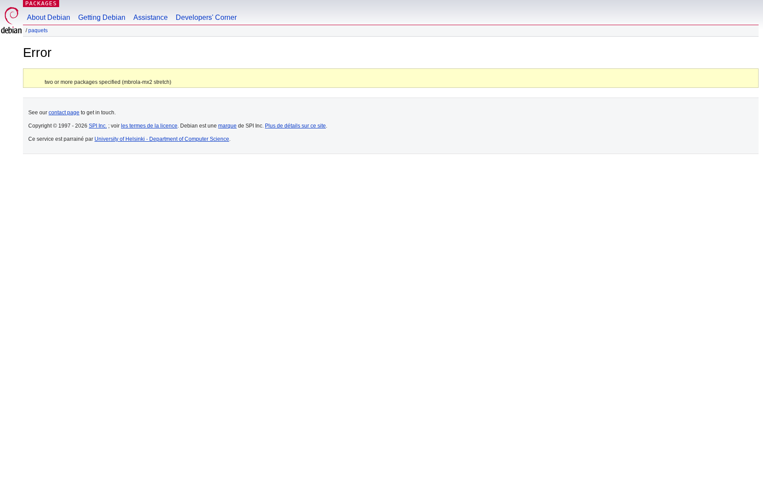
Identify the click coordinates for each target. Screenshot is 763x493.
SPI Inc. (98, 126)
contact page (64, 112)
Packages (41, 3)
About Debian (48, 17)
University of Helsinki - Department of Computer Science (161, 139)
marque (227, 126)
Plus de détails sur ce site (295, 126)
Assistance (150, 17)
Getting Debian (101, 17)
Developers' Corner (206, 17)
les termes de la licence (149, 126)
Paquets (38, 30)
